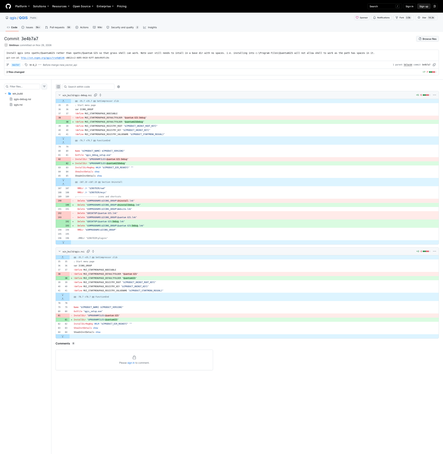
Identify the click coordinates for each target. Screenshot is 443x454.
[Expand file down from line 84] (63, 336)
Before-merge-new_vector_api (60, 64)
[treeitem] (25, 99)
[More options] (434, 95)
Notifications (383, 17)
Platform (21, 6)
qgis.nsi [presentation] (18, 104)
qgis (13, 18)
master (16, 65)
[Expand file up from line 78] (63, 299)
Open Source (82, 6)
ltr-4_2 (33, 64)
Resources (59, 6)
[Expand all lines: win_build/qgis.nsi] (93, 251)
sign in (131, 362)
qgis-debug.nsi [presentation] (22, 99)
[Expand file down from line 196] (63, 242)
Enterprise (104, 6)
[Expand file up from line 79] (63, 143)
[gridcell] (247, 101)
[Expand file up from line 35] (63, 101)
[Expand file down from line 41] (63, 138)
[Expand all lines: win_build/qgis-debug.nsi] (100, 95)
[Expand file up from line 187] (63, 184)
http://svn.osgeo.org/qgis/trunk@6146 (43, 58)
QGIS (23, 18)
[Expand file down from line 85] (63, 180)
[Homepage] (8, 6)
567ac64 (408, 65)
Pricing (121, 6)
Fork (405, 17)
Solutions (39, 6)
